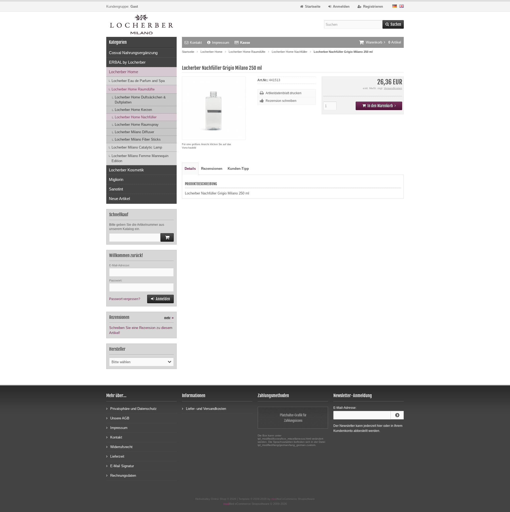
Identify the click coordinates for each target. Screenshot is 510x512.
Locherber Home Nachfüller (135, 117)
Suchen (393, 25)
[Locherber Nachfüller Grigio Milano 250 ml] (213, 137)
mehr (169, 318)
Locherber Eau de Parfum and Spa (138, 81)
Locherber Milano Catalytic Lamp (137, 147)
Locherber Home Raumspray (137, 125)
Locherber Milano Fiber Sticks (138, 139)
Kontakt (196, 43)
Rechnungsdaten (123, 476)
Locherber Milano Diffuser (134, 132)
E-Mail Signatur (122, 466)
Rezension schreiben (281, 101)
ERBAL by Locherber (127, 62)
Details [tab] (190, 169)
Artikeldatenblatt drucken (283, 93)
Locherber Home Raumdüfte (133, 89)
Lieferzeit (117, 456)
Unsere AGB (119, 418)
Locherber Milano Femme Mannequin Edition (140, 158)
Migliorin (116, 179)
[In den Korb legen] (167, 237)
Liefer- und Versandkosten (206, 409)
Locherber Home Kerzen (133, 110)
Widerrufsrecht (121, 447)
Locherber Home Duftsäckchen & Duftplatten (140, 99)
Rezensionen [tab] (211, 169)
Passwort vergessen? (124, 299)
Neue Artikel (119, 198)
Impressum (220, 43)
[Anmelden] (397, 415)
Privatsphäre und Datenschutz (133, 409)
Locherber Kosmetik (126, 170)
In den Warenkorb (379, 106)
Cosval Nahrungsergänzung (133, 52)
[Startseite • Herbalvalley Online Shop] (141, 24)
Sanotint (116, 189)
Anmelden (160, 299)
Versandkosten (393, 88)
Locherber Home (123, 72)
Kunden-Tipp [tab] (238, 169)
